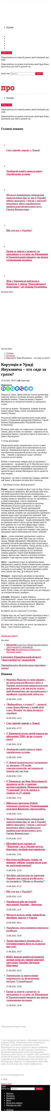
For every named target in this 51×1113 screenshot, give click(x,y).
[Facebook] (3, 388)
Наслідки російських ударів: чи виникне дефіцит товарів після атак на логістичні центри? (26, 862)
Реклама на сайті (13, 48)
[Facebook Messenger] (17, 388)
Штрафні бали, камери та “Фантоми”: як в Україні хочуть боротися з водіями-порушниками (25, 846)
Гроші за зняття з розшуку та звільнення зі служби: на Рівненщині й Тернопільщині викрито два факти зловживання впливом (27, 255)
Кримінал (10, 41)
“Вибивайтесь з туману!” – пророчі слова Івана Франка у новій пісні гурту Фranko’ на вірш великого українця (26, 708)
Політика (10, 38)
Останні (9, 27)
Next (11, 292)
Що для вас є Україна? (19, 230)
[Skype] (12, 388)
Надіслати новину (14, 46)
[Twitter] (31, 388)
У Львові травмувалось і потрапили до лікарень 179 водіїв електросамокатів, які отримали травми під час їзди (26, 766)
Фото (8, 43)
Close (3, 1086)
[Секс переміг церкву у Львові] (28, 139)
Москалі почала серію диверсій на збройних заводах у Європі (25, 916)
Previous (4, 292)
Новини (9, 36)
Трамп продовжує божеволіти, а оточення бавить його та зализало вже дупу (25, 943)
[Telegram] (26, 388)
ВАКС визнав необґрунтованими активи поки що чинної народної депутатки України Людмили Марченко (25, 961)
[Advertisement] (25, 320)
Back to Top (6, 1084)
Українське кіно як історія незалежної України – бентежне (24, 903)
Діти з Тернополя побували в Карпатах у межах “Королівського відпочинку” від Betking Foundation (26, 284)
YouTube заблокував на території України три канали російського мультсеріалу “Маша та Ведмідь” (25, 878)
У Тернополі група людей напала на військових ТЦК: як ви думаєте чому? (27, 736)
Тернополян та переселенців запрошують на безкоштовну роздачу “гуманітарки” (22, 978)
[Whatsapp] (8, 388)
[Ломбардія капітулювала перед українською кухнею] (28, 160)
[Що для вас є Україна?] (28, 219)
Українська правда (9, 636)
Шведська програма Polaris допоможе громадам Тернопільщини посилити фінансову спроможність (27, 806)
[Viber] (21, 388)
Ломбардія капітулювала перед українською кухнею (24, 172)
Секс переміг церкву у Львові (23, 150)
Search (39, 74)
